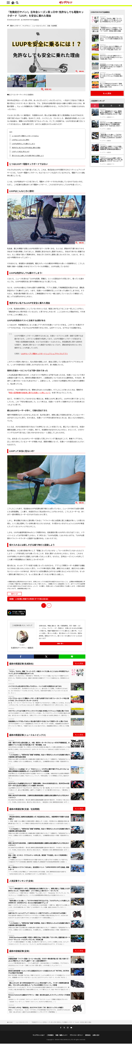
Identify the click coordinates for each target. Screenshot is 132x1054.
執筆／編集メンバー (62, 1035)
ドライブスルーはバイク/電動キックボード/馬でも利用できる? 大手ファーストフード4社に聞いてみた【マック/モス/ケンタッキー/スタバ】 (38, 699)
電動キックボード (15, 26)
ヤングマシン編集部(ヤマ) (107, 164)
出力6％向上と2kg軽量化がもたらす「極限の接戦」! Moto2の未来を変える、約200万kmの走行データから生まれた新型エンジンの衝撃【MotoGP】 (38, 784)
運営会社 (88, 1035)
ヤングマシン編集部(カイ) (107, 117)
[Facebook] (20, 656)
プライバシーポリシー (76, 1035)
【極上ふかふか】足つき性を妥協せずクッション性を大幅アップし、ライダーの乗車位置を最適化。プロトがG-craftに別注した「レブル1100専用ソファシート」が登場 (38, 984)
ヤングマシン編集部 (105, 128)
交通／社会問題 (52, 26)
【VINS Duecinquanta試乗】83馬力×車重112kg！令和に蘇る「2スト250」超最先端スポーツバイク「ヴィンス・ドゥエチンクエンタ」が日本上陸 (39, 938)
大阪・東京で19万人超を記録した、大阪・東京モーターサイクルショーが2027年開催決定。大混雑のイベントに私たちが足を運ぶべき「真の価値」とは (39, 744)
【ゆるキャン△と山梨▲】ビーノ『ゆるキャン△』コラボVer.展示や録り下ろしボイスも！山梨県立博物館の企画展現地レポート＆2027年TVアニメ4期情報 (38, 770)
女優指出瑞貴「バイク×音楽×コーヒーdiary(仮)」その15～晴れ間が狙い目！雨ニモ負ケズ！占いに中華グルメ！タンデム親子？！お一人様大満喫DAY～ (39, 960)
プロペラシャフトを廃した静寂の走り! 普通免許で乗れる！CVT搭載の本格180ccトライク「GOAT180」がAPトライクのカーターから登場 (111, 124)
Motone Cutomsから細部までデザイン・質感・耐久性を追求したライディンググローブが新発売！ (39, 996)
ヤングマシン (26, 26)
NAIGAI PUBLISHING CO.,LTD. (64, 1039)
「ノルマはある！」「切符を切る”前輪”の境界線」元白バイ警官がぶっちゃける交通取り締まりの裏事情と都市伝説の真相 (39, 756)
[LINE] (72, 656)
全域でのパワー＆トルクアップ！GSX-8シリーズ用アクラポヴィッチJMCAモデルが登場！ (37, 913)
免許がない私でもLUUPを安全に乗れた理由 (25, 148)
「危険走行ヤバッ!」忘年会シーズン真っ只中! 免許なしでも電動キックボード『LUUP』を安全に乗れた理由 (61, 1022)
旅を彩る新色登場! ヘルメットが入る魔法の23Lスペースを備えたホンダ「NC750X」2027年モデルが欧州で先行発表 (38, 972)
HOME (11, 1022)
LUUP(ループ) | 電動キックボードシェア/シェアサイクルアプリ (44, 353)
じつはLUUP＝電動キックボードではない (24, 136)
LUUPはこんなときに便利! (19, 140)
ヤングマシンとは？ (39, 1035)
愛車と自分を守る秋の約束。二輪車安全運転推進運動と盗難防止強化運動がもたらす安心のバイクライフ (38, 796)
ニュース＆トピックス (39, 26)
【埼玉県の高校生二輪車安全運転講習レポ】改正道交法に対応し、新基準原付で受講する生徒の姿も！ (38, 818)
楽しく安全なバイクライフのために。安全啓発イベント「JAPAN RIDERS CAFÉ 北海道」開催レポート (38, 868)
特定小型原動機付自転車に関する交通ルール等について (29, 392)
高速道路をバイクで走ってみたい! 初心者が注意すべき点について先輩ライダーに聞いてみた (38, 721)
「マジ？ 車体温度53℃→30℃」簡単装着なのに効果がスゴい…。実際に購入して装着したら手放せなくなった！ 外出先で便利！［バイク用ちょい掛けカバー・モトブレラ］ (39, 889)
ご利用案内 (50, 1035)
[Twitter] (46, 656)
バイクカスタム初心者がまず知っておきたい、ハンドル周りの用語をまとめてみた (35, 686)
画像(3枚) (48, 89)
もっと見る (79, 663)
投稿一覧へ (60, 643)
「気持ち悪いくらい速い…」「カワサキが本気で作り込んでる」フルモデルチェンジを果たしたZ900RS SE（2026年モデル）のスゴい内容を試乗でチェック (39, 902)
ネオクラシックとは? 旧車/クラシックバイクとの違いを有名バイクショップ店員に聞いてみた (38, 711)
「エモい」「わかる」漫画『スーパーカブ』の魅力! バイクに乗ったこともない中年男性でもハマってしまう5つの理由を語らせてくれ (38, 672)
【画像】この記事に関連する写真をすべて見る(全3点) (28, 599)
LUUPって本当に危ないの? (19, 151)
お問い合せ (96, 1035)
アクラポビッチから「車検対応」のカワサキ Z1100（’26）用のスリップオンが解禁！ (36, 1007)
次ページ (14, 594)
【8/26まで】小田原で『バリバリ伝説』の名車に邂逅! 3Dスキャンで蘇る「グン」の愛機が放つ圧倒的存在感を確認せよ (111, 148)
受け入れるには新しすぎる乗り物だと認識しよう (27, 155)
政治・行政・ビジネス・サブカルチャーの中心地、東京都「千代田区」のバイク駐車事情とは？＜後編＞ (38, 856)
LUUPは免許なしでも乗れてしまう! (22, 144)
